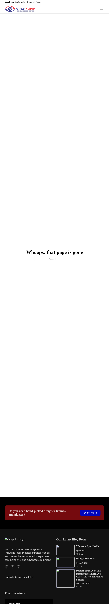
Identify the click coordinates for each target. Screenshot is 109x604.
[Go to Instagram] (103, 2)
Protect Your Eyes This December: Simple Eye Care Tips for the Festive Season (89, 575)
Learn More (90, 512)
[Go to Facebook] (94, 2)
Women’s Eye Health (87, 546)
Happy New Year (85, 558)
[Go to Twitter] (98, 2)
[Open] (101, 9)
